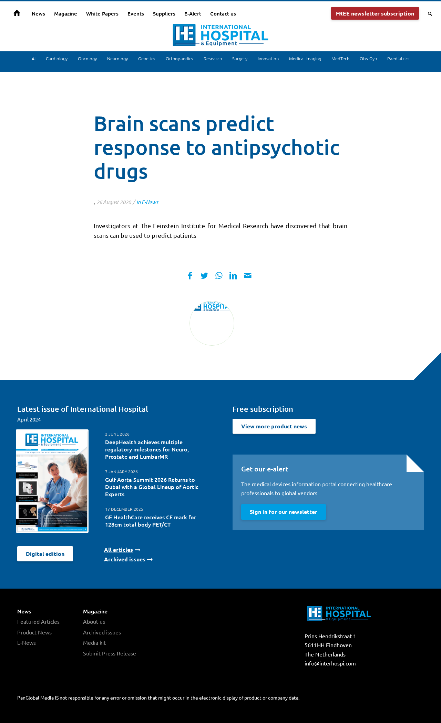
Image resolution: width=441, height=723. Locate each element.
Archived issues (102, 632)
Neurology (117, 58)
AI (33, 58)
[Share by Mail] (247, 275)
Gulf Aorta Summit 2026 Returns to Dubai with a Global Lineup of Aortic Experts (151, 487)
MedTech (340, 58)
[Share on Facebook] (189, 275)
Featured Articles (38, 621)
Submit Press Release (109, 653)
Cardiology (57, 58)
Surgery (239, 58)
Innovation (268, 58)
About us (94, 621)
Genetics (146, 58)
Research (213, 58)
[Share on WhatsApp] (218, 275)
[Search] (427, 13)
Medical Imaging (305, 58)
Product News (34, 632)
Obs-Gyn (368, 58)
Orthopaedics (179, 58)
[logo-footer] (211, 323)
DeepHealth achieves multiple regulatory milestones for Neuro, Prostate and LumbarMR (147, 449)
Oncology (87, 58)
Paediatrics (398, 58)
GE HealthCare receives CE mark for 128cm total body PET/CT (150, 520)
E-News (150, 201)
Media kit (94, 642)
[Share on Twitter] (204, 275)
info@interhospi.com (330, 663)
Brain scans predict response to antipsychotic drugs (216, 146)
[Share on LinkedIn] (233, 275)
